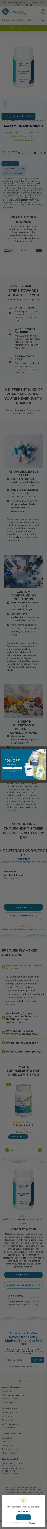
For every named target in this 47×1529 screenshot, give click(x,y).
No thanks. (12, 771)
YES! (12, 767)
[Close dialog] (44, 750)
